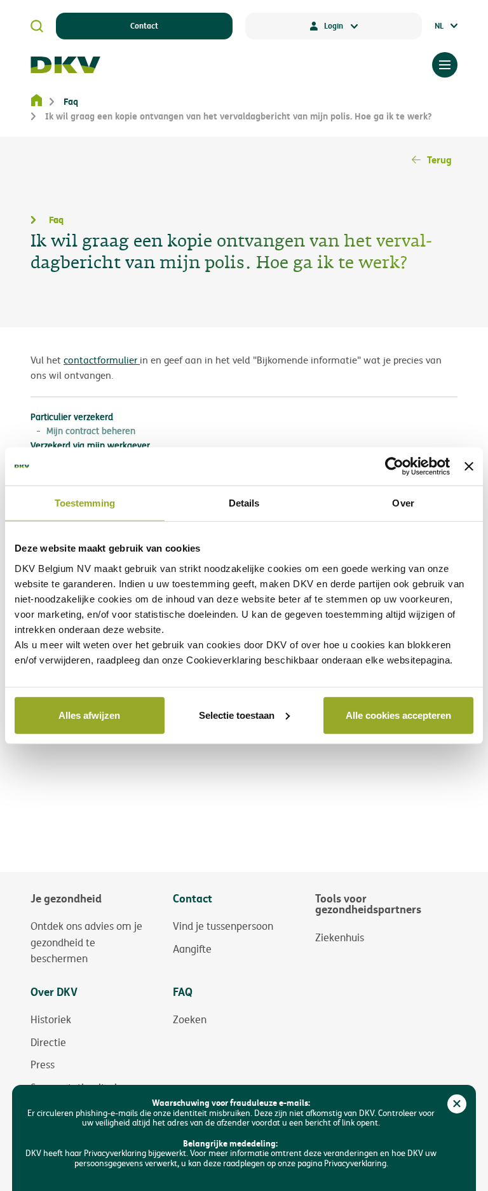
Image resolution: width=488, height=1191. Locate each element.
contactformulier (102, 360)
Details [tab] (244, 503)
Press (42, 1065)
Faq (71, 101)
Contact (144, 25)
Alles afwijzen (89, 714)
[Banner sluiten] (468, 466)
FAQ (183, 991)
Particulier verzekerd (71, 417)
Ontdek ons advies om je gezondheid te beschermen (86, 942)
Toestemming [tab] (85, 503)
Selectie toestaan (236, 714)
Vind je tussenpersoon (223, 926)
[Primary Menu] (445, 65)
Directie (48, 1042)
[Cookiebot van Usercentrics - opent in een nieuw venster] (394, 466)
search (36, 26)
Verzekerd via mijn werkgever (90, 445)
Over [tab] (403, 503)
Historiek (50, 1019)
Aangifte (192, 949)
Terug (439, 160)
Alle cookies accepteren (398, 714)
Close (456, 1103)
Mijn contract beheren (90, 431)
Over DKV (54, 991)
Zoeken (190, 1019)
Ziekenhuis (339, 937)
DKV (65, 65)
